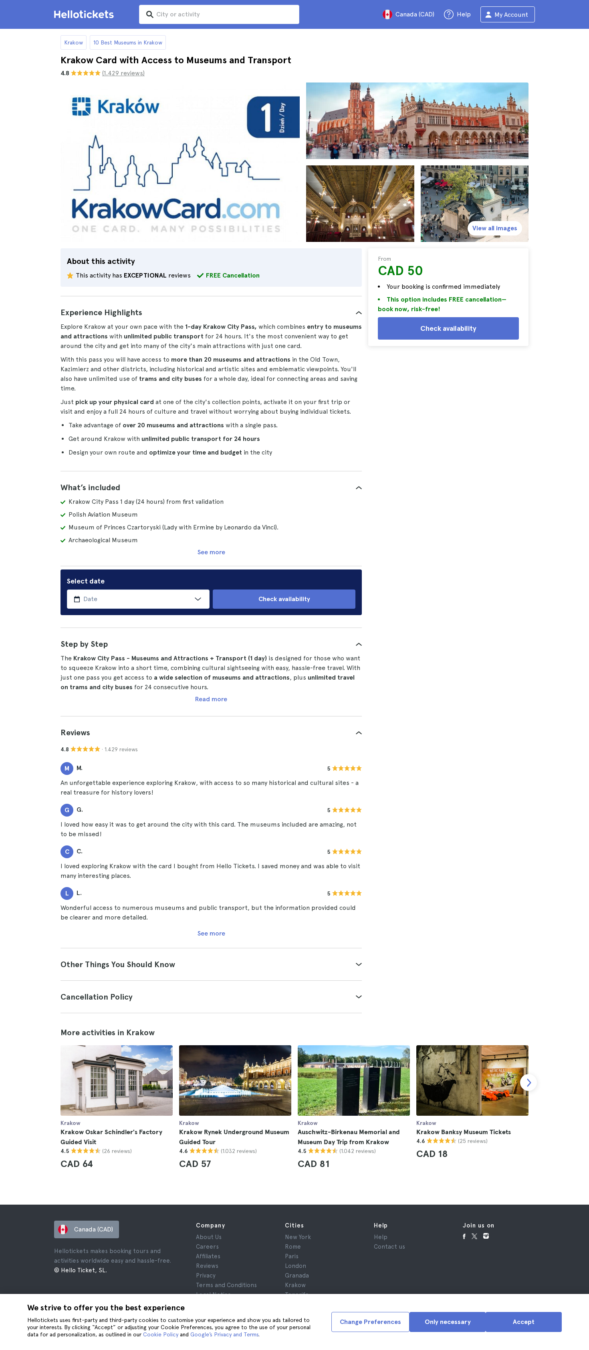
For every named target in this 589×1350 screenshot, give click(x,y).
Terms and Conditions (226, 1285)
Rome (293, 1246)
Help (380, 1237)
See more (211, 552)
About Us (209, 1237)
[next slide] (528, 1082)
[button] (211, 312)
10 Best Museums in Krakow (127, 42)
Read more (211, 699)
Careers (207, 1246)
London (295, 1266)
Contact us (389, 1246)
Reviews (207, 1266)
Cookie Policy (160, 1334)
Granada (297, 1275)
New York (298, 1237)
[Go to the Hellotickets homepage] (85, 14)
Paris (292, 1256)
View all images (494, 228)
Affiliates (208, 1256)
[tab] (211, 312)
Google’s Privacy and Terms (224, 1334)
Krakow (73, 42)
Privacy (206, 1275)
